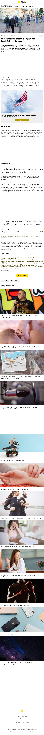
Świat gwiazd (24, 732)
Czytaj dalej (22, 120)
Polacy (7, 280)
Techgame (24, 731)
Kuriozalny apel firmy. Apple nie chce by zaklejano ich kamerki (17, 259)
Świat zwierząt (19, 731)
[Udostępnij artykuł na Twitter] (42, 36)
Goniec (33, 732)
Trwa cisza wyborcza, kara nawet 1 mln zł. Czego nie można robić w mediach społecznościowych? (20, 236)
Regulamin (22, 714)
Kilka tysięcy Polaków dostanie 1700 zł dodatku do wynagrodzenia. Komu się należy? (22, 232)
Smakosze (14, 731)
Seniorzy (16, 280)
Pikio (14, 729)
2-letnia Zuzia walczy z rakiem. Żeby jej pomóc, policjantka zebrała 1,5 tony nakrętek (23, 264)
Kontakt (22, 718)
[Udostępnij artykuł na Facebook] (40, 36)
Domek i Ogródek (18, 732)
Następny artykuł (22, 275)
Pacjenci (32, 729)
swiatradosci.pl (4, 5)
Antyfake (30, 731)
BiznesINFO (20, 729)
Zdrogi (27, 731)
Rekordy (12, 280)
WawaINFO (24, 729)
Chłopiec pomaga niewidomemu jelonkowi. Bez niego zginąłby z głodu (19, 265)
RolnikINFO (29, 729)
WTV (36, 729)
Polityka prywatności (22, 716)
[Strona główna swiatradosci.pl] (22, 711)
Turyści (10, 731)
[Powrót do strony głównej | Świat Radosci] (22, 2)
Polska (9, 5)
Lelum (16, 729)
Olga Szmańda (7, 35)
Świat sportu (29, 732)
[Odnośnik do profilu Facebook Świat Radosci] (22, 725)
